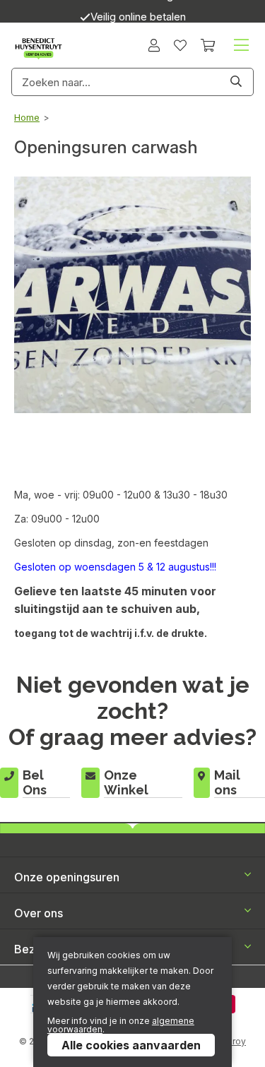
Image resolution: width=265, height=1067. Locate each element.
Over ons (38, 913)
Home (27, 117)
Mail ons (227, 782)
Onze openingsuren (66, 877)
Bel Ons (35, 782)
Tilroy (234, 1041)
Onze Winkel (126, 782)
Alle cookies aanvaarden (131, 1045)
